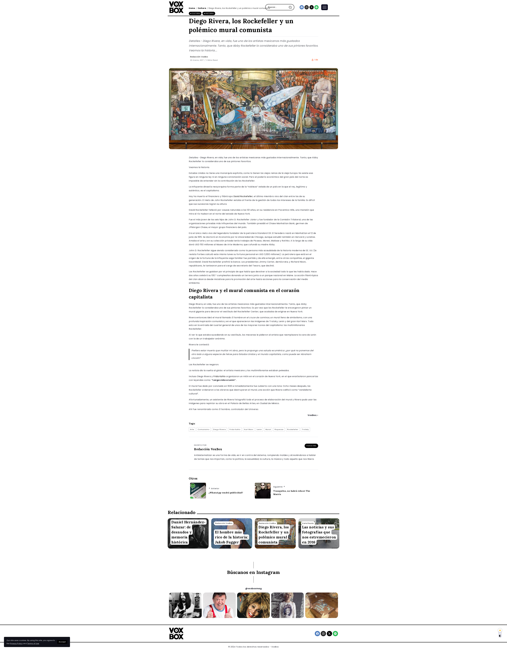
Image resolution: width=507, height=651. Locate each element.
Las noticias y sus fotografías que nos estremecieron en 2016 (319, 534)
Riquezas (279, 429)
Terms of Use (33, 643)
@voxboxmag (253, 588)
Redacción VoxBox (199, 56)
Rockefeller (292, 429)
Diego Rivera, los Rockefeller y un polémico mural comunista (274, 534)
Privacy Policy (16, 643)
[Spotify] (316, 7)
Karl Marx (248, 429)
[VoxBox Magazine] (176, 7)
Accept (62, 642)
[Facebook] (302, 7)
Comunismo (204, 429)
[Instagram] (306, 7)
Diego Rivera (219, 429)
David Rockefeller (243, 196)
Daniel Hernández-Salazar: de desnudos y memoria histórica (188, 532)
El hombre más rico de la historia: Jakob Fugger (231, 537)
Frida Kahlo (219, 376)
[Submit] (291, 7)
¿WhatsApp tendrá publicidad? (226, 492)
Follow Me (311, 446)
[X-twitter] (311, 7)
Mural (268, 429)
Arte (192, 429)
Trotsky (305, 429)
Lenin (259, 429)
